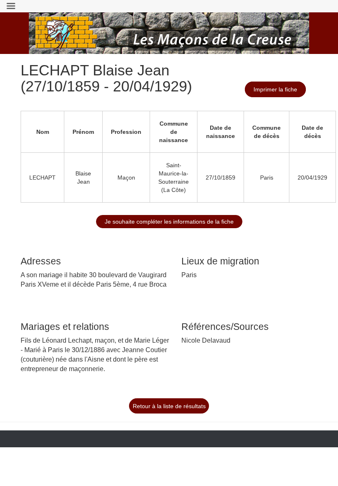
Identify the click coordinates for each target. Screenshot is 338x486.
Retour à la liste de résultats (169, 406)
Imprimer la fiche (275, 89)
